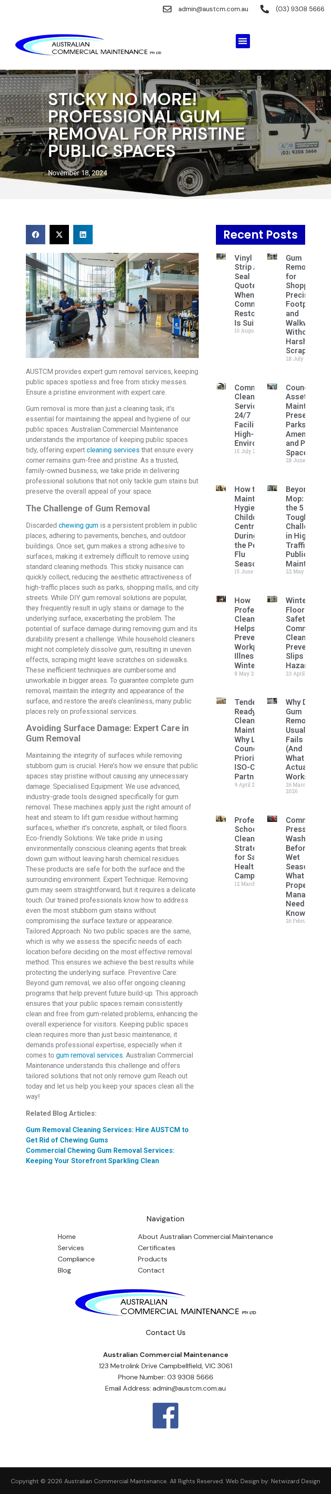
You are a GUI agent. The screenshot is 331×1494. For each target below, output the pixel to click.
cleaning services (113, 450)
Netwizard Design (294, 1481)
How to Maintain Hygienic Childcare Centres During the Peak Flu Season (251, 526)
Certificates (156, 1247)
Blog (64, 1270)
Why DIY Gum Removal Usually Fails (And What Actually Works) (301, 739)
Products (152, 1259)
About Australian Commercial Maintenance (205, 1236)
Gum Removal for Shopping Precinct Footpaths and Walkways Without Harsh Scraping (304, 304)
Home (67, 1236)
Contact (151, 1270)
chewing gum (78, 525)
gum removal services (89, 1055)
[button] (243, 41)
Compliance (76, 1259)
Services (71, 1247)
